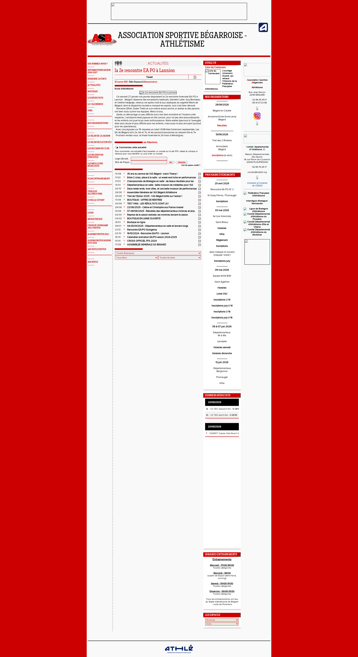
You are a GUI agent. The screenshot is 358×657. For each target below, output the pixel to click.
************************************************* (106, 117)
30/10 (118, 188)
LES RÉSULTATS (95, 98)
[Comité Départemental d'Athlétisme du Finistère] (257, 219)
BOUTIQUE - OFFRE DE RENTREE (144, 199)
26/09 (118, 192)
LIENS (90, 213)
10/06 (118, 211)
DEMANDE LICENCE (97, 79)
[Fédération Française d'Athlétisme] (257, 195)
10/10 (118, 240)
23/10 (118, 233)
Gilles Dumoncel (136, 82)
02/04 (118, 214)
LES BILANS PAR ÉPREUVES (95, 156)
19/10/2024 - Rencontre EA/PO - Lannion (148, 233)
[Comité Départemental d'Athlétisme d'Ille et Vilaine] (257, 227)
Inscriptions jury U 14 (222, 305)
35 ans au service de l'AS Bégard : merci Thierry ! (152, 173)
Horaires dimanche (222, 353)
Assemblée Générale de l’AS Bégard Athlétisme (152, 192)
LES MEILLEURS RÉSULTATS (95, 164)
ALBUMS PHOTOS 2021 (98, 234)
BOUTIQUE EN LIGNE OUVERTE (144, 218)
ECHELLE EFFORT (96, 200)
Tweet (149, 77)
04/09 (118, 203)
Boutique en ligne (136, 222)
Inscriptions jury (222, 260)
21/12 (118, 229)
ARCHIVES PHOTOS (97, 249)
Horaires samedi (221, 347)
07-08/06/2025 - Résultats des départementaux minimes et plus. (161, 211)
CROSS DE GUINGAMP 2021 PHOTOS (98, 226)
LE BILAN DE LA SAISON (99, 136)
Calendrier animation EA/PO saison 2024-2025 (152, 237)
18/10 (118, 237)
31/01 (118, 181)
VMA (90, 110)
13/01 (118, 184)
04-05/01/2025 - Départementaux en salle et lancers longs (157, 225)
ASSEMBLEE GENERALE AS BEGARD (146, 244)
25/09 (118, 196)
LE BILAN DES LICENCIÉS (100, 142)
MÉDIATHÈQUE (95, 219)
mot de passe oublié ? (190, 165)
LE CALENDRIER (95, 104)
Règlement (222, 240)
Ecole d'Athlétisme (124, 88)
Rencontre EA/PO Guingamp (142, 229)
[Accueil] (102, 44)
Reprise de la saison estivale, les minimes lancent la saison (157, 214)
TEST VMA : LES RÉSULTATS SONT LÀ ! (148, 203)
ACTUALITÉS (94, 85)
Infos (221, 234)
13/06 (118, 173)
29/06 (118, 207)
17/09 (118, 199)
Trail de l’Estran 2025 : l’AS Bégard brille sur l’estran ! (154, 196)
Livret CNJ (222, 293)
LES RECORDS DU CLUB (98, 148)
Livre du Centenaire (215, 67)
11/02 (118, 177)
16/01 (118, 222)
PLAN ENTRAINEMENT (99, 179)
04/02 (118, 218)
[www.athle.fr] (263, 31)
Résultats (222, 125)
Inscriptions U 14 (222, 299)
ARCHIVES (93, 262)
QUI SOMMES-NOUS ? (98, 64)
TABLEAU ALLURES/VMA (95, 192)
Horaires (222, 228)
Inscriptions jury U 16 (222, 317)
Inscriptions (218, 155)
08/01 (118, 225)
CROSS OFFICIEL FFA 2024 (142, 240)
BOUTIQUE (93, 91)
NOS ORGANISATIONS (98, 123)
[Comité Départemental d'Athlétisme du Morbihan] (257, 234)
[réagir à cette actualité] (199, 173)
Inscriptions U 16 (222, 311)
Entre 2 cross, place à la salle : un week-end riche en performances (161, 177)
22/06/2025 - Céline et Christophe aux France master (155, 207)
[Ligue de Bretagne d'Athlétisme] (257, 211)
